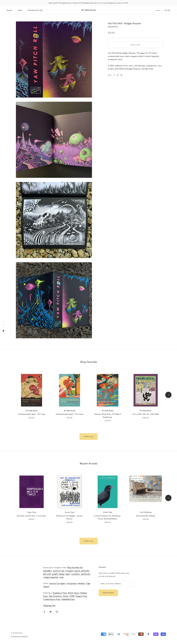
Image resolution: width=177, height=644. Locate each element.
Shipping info (49, 605)
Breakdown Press (60, 593)
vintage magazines (50, 577)
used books (85, 574)
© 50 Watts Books (17, 633)
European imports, (73, 570)
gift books (85, 570)
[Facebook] (114, 75)
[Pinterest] (121, 75)
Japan (68, 574)
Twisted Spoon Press (51, 599)
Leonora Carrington (57, 583)
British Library (73, 593)
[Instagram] (57, 611)
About (20, 10)
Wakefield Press (68, 599)
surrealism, (75, 574)
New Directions (55, 596)
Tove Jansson (72, 583)
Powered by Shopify (19, 636)
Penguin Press (81, 596)
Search (158, 10)
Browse (9, 10)
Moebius (81, 583)
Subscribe (108, 593)
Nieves (65, 596)
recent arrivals (58, 570)
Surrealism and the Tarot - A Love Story (31, 515)
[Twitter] (118, 75)
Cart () (167, 10)
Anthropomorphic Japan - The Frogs (31, 414)
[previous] (9, 395)
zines (61, 577)
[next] (168, 395)
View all (88, 436)
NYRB (72, 596)
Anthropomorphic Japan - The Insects (69, 414)
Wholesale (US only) (35, 10)
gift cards (47, 574)
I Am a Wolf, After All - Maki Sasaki (145, 414)
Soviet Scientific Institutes (145, 515)
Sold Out (135, 44)
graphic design (58, 574)
